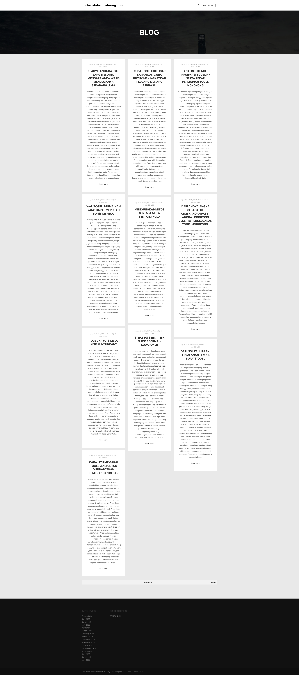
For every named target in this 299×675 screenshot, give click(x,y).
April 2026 (86, 628)
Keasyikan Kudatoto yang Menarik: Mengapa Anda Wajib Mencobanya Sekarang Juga (104, 78)
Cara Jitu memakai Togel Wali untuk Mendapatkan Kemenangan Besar (103, 468)
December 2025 (88, 639)
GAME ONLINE (103, 67)
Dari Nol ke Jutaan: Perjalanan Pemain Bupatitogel (195, 355)
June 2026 (86, 622)
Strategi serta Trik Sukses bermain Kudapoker (149, 341)
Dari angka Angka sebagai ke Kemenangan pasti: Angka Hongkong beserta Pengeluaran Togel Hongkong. (195, 215)
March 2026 (87, 631)
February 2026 (88, 634)
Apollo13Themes (124, 672)
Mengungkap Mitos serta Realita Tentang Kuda (149, 213)
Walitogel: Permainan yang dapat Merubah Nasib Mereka (103, 210)
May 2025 (86, 660)
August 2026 (87, 616)
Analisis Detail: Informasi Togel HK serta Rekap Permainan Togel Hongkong (195, 78)
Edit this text (208, 5)
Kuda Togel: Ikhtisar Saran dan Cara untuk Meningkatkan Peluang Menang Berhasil (149, 78)
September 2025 (89, 648)
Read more (104, 184)
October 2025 (87, 645)
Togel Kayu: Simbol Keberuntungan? (103, 342)
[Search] (199, 5)
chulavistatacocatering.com (93, 5)
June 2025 (86, 657)
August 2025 (87, 651)
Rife (83, 672)
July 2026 (86, 619)
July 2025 (86, 654)
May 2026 (86, 625)
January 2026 (87, 636)
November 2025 (88, 642)
